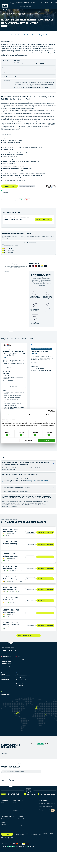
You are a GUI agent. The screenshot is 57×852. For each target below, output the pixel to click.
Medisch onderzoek (45, 834)
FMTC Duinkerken (5, 674)
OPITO (2, 802)
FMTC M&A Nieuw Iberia (7, 659)
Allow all (46, 440)
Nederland (20, 820)
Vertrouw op (6, 271)
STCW (2, 809)
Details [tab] (28, 414)
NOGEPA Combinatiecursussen (29, 13)
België (19, 827)
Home (2, 13)
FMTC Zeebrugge (20, 659)
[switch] (21, 435)
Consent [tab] (10, 414)
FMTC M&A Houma (6, 661)
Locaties (33, 2)
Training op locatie (5, 818)
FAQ (42, 2)
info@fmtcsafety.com (31, 480)
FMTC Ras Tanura (5, 694)
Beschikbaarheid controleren (43, 219)
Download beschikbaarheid (29, 242)
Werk (51, 2)
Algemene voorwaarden (53, 834)
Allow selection (28, 440)
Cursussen (7, 13)
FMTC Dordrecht (20, 683)
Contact (35, 834)
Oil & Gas (15, 802)
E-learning (3, 824)
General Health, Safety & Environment (18, 809)
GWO (2, 806)
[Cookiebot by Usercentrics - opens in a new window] (49, 411)
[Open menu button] (11, 6)
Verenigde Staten (22, 818)
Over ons (38, 2)
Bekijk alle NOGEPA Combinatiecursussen (28, 635)
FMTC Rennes (4, 677)
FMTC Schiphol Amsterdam (22, 674)
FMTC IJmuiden (19, 685)
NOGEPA (3, 804)
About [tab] (47, 414)
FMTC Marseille (5, 679)
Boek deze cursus (9, 186)
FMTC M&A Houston (6, 663)
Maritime (15, 806)
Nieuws (46, 2)
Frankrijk (20, 825)
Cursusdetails (30, 532)
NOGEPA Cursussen (16, 13)
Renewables (15, 804)
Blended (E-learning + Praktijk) (6, 821)
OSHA (2, 811)
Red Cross (3, 813)
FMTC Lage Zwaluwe (21, 677)
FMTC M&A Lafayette (6, 666)
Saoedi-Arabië (21, 822)
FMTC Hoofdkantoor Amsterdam (21, 680)
